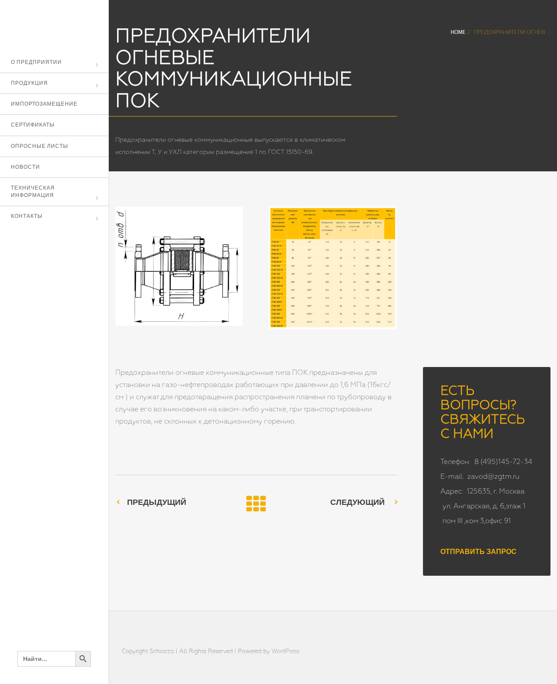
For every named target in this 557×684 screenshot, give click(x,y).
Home (458, 32)
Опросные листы (39, 146)
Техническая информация (33, 191)
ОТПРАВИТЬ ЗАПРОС (478, 552)
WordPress (285, 651)
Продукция (29, 83)
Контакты (27, 216)
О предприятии (36, 62)
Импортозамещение (44, 104)
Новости (25, 167)
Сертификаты (33, 125)
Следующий (357, 502)
